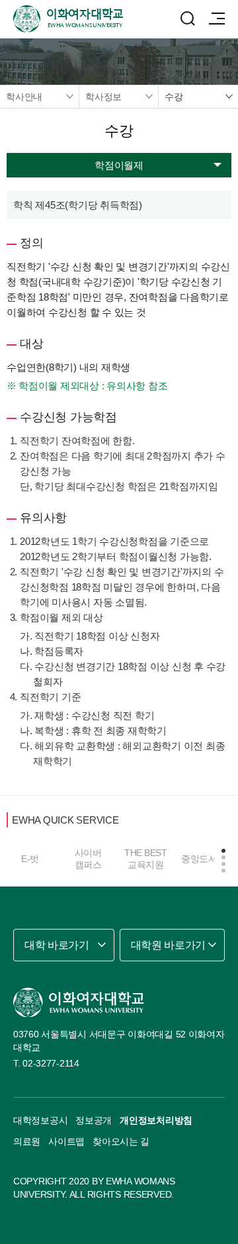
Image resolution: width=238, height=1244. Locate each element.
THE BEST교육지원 (145, 858)
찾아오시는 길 (121, 1141)
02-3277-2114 (50, 1063)
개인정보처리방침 (156, 1120)
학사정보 (103, 96)
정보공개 (93, 1120)
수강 (174, 96)
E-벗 (30, 858)
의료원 (26, 1141)
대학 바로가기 (56, 945)
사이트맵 (66, 1141)
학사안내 (24, 96)
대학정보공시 (40, 1120)
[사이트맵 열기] (217, 18)
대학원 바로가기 (168, 945)
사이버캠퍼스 (88, 858)
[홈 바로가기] (78, 1002)
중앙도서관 (203, 858)
